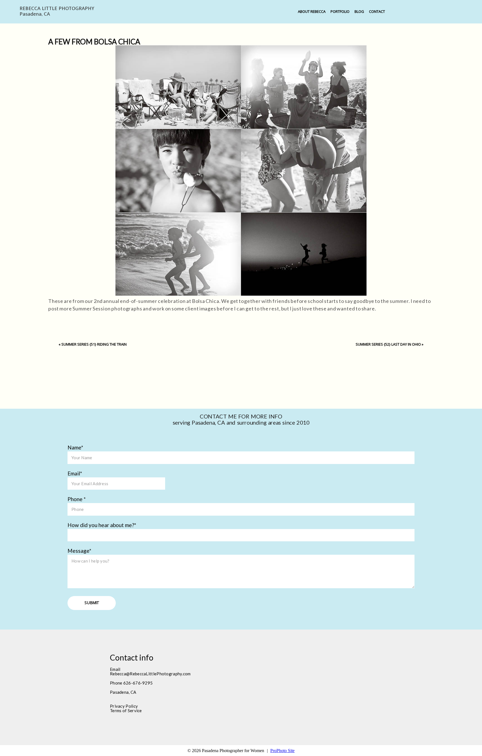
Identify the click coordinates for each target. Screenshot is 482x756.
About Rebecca (312, 11)
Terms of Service (126, 710)
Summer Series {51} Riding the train (94, 344)
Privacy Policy (124, 706)
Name (74, 447)
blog (359, 11)
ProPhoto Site (282, 750)
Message (78, 550)
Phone (76, 499)
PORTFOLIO (340, 11)
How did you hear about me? (101, 525)
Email (74, 473)
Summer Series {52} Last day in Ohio (388, 344)
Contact (377, 11)
